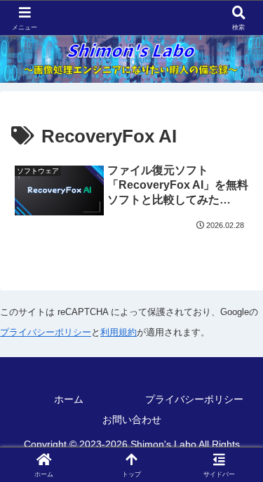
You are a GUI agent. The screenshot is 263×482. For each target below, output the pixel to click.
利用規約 (118, 332)
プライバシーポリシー (45, 332)
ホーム (68, 399)
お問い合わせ (131, 419)
